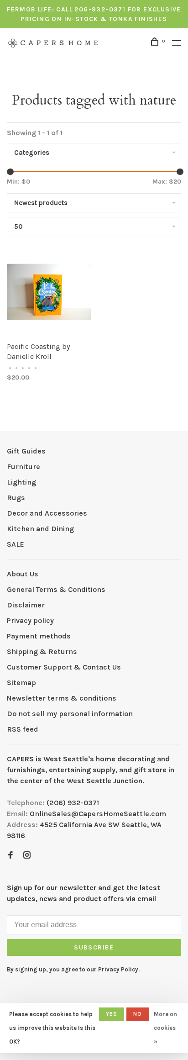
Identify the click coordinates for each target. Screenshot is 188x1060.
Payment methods (39, 636)
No (137, 1014)
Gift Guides (26, 451)
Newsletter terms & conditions (61, 698)
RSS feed (22, 729)
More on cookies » (165, 1028)
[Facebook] (10, 855)
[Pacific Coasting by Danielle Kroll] (49, 293)
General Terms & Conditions (56, 589)
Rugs (16, 497)
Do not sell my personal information (70, 713)
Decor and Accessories (47, 513)
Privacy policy (30, 620)
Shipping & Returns (42, 651)
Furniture (23, 466)
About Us (22, 574)
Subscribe (94, 947)
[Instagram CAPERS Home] (27, 855)
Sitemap (21, 682)
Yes (112, 1014)
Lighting (21, 482)
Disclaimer (26, 605)
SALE (15, 544)
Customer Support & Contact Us (64, 667)
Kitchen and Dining (40, 528)
